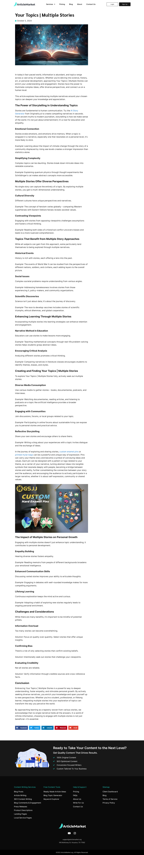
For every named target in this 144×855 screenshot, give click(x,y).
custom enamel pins (69, 451)
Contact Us (91, 4)
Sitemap (106, 787)
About (79, 4)
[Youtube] (69, 833)
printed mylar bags (24, 455)
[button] (21, 728)
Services (49, 4)
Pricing (62, 4)
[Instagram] (74, 833)
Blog (71, 4)
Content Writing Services (25, 787)
